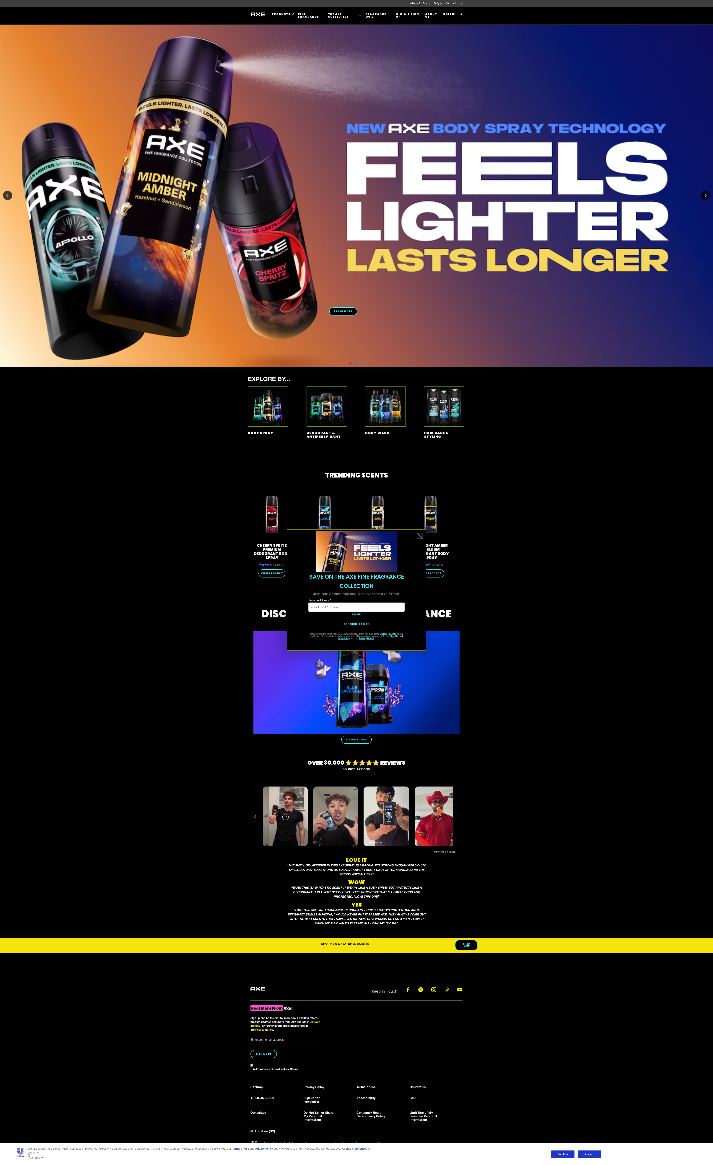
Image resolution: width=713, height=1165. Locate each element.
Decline (563, 1154)
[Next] (705, 195)
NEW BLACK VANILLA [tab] (350, 363)
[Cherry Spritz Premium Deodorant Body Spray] (272, 514)
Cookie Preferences (354, 1148)
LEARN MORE (343, 311)
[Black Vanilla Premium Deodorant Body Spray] (378, 514)
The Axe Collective (338, 15)
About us (431, 15)
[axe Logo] (257, 989)
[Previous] (7, 195)
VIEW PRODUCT (272, 573)
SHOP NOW (466, 945)
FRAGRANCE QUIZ (376, 15)
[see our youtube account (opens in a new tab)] (460, 989)
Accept (589, 1154)
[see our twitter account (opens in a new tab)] (421, 989)
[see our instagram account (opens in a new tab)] (434, 989)
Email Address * (319, 600)
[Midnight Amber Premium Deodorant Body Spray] (430, 514)
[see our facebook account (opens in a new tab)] (408, 989)
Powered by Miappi (445, 852)
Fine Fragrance (308, 15)
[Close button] (420, 536)
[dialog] (356, 590)
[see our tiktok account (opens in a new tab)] (447, 989)
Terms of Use (240, 1148)
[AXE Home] (258, 14)
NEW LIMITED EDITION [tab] (356, 363)
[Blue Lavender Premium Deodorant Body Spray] (325, 514)
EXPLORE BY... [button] (269, 380)
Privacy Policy (264, 1148)
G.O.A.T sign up (407, 15)
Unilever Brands (388, 634)
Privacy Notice (366, 638)
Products (281, 14)
